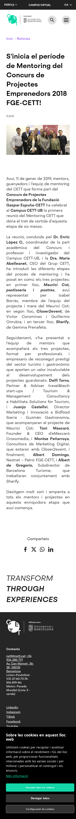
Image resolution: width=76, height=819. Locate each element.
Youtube (12, 726)
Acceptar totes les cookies (40, 787)
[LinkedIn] (50, 549)
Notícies (23, 38)
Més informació (17, 776)
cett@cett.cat (16, 656)
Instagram (13, 712)
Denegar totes (40, 798)
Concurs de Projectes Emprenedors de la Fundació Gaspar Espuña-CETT (32, 199)
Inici (9, 38)
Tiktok (10, 717)
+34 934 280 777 (18, 658)
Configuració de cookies (40, 809)
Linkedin (12, 707)
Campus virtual (40, 5)
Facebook (13, 721)
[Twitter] (33, 549)
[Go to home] (24, 19)
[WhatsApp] (42, 549)
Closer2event (49, 311)
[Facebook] (25, 549)
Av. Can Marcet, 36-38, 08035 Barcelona (20, 667)
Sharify (62, 321)
